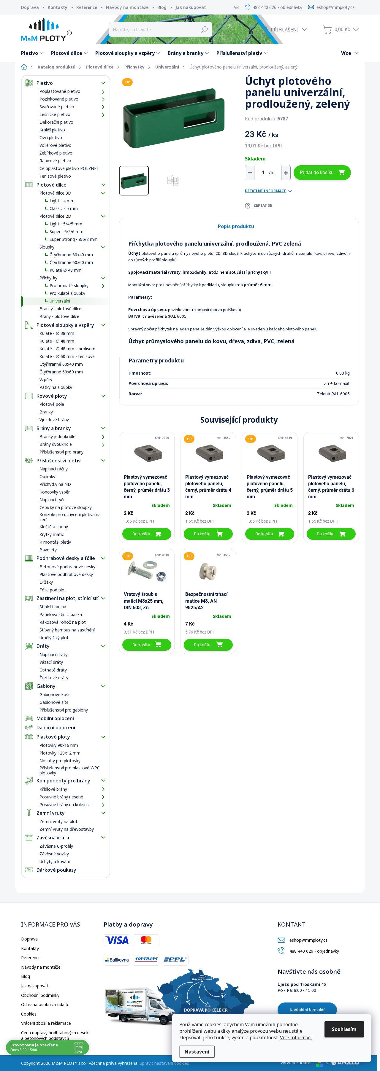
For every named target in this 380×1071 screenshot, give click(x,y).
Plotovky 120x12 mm (59, 753)
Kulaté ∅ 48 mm (66, 270)
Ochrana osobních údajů (44, 1004)
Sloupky (46, 247)
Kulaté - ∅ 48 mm (56, 341)
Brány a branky (54, 428)
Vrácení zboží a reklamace (46, 1023)
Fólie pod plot (52, 590)
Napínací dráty (53, 654)
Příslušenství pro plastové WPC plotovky (69, 770)
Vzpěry (45, 379)
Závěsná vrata (53, 837)
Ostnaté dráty (53, 670)
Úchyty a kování (54, 861)
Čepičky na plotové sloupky (65, 507)
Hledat (205, 29)
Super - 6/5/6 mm (66, 231)
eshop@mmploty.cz (308, 940)
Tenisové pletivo (55, 176)
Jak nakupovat (190, 7)
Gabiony (46, 686)
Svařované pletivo (56, 106)
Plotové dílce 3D (55, 193)
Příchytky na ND (55, 484)
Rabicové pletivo (55, 160)
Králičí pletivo (52, 130)
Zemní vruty (51, 813)
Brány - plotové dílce (59, 316)
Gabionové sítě (54, 702)
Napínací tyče (52, 499)
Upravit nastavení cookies (164, 1063)
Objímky (47, 476)
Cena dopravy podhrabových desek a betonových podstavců (54, 1035)
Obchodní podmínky (40, 995)
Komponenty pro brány (63, 780)
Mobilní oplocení (55, 718)
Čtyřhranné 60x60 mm (71, 262)
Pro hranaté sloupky (69, 285)
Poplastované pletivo (59, 91)
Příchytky (48, 278)
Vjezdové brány (54, 419)
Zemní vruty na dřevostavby (66, 829)
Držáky (46, 582)
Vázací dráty (51, 662)
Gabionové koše (55, 694)
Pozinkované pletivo (58, 99)
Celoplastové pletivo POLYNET (69, 168)
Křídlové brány (53, 789)
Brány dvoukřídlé (55, 444)
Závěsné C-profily (56, 846)
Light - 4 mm (62, 200)
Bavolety (48, 550)
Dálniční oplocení (56, 727)
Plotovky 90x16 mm (58, 745)
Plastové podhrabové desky (66, 574)
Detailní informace (265, 191)
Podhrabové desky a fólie (66, 558)
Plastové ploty (53, 736)
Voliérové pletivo (55, 145)
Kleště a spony (53, 526)
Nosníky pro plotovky (59, 760)
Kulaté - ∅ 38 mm (56, 333)
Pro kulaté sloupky (67, 293)
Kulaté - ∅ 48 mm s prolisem (67, 348)
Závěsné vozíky (54, 854)
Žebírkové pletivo (55, 153)
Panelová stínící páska (60, 614)
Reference (86, 7)
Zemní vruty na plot (58, 821)
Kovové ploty (52, 396)
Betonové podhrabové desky (67, 566)
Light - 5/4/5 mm (66, 224)
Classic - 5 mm (64, 208)
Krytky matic (51, 534)
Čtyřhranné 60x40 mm (71, 254)
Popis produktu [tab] (236, 226)
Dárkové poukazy (56, 870)
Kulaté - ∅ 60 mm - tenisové (67, 356)
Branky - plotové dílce (60, 308)
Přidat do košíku (317, 172)
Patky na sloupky (55, 387)
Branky (46, 412)
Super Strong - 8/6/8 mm (74, 239)
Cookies (29, 1014)
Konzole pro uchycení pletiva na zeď (70, 517)
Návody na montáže (127, 7)
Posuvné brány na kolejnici (65, 804)
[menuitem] (33, 53)
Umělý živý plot (54, 637)
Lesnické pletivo (54, 114)
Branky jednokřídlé (57, 436)
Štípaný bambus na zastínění (67, 630)
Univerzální (60, 301)
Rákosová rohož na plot (62, 622)
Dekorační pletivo (56, 122)
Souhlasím (344, 1029)
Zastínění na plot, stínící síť (67, 598)
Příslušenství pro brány (61, 452)
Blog (162, 7)
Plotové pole (51, 404)
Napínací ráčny (53, 469)
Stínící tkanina (52, 607)
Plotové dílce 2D (55, 216)
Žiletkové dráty (53, 677)
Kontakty (57, 7)
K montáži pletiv (55, 542)
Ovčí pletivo (50, 137)
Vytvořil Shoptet (296, 1062)
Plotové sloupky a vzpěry (65, 325)
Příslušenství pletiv (59, 460)
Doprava (30, 7)
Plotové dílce (51, 185)
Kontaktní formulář (307, 1010)
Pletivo (45, 83)
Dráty (43, 646)
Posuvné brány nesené (61, 797)
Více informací (296, 1037)
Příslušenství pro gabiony (63, 710)
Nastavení (197, 1051)
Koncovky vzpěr (54, 492)
